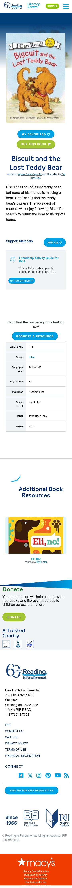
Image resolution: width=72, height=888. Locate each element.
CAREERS (11, 737)
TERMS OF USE (17, 749)
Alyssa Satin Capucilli (30, 174)
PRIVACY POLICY (16, 743)
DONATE (52, 6)
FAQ (8, 725)
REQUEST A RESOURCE (35, 336)
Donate (14, 617)
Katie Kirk (41, 561)
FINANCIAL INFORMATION (22, 756)
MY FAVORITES (34, 134)
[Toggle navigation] (66, 6)
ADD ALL (53, 242)
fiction (32, 357)
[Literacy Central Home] (33, 4)
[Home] (15, 4)
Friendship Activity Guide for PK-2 (38, 259)
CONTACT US (15, 731)
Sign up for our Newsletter (31, 790)
